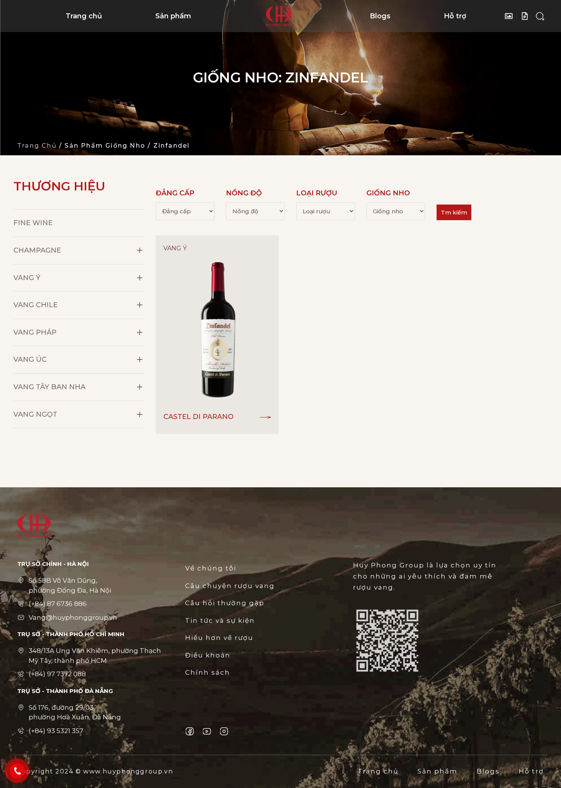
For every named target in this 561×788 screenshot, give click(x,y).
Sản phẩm (173, 16)
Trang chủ (84, 16)
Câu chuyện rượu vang (230, 586)
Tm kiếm (454, 212)
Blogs (380, 16)
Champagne (37, 250)
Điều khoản (208, 655)
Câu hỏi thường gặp (224, 603)
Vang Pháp (34, 332)
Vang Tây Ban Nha (49, 387)
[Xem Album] (510, 16)
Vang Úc (30, 359)
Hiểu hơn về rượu (219, 637)
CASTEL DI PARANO (198, 417)
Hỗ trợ (455, 16)
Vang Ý (26, 278)
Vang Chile (35, 305)
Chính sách (207, 672)
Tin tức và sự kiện (220, 620)
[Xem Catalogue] (526, 16)
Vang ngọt (35, 414)
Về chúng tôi (210, 568)
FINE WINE (33, 223)
